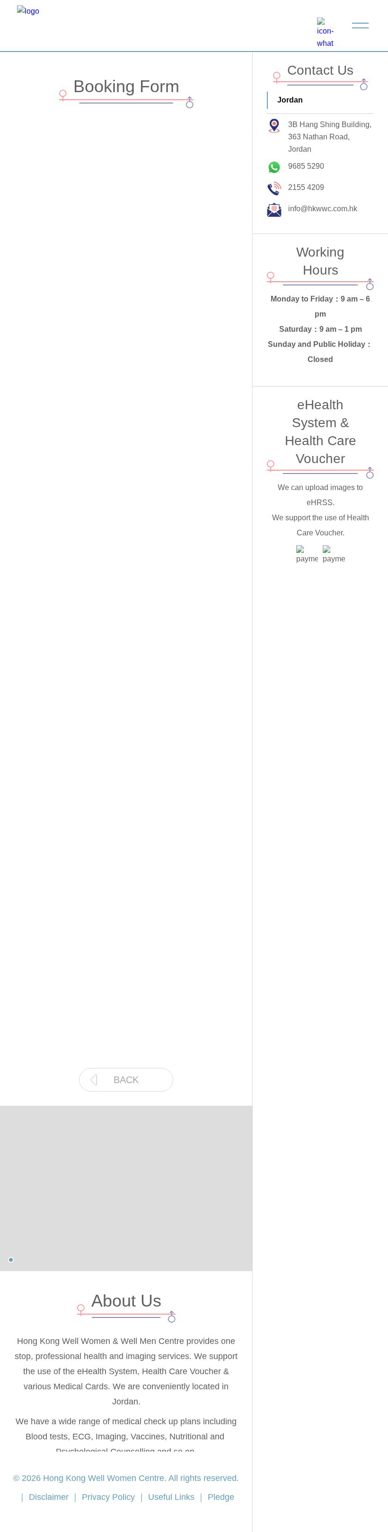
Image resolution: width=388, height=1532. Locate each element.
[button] (11, 1260)
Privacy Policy (108, 1497)
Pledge (219, 1497)
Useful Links (171, 1497)
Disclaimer (48, 1497)
